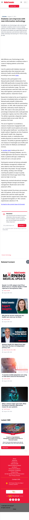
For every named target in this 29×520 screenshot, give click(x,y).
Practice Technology (6, 255)
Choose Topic (13, 6)
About (14, 458)
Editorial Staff (14, 463)
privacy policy (5, 229)
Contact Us (14, 462)
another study (7, 150)
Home (14, 509)
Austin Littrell (7, 290)
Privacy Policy (14, 472)
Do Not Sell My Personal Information (14, 474)
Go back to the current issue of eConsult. (13, 204)
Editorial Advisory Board (14, 465)
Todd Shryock (7, 319)
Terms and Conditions (14, 469)
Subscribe (21, 225)
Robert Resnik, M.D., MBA (10, 350)
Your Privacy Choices (14, 475)
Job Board (14, 467)
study (17, 75)
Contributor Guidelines (14, 470)
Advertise (14, 460)
